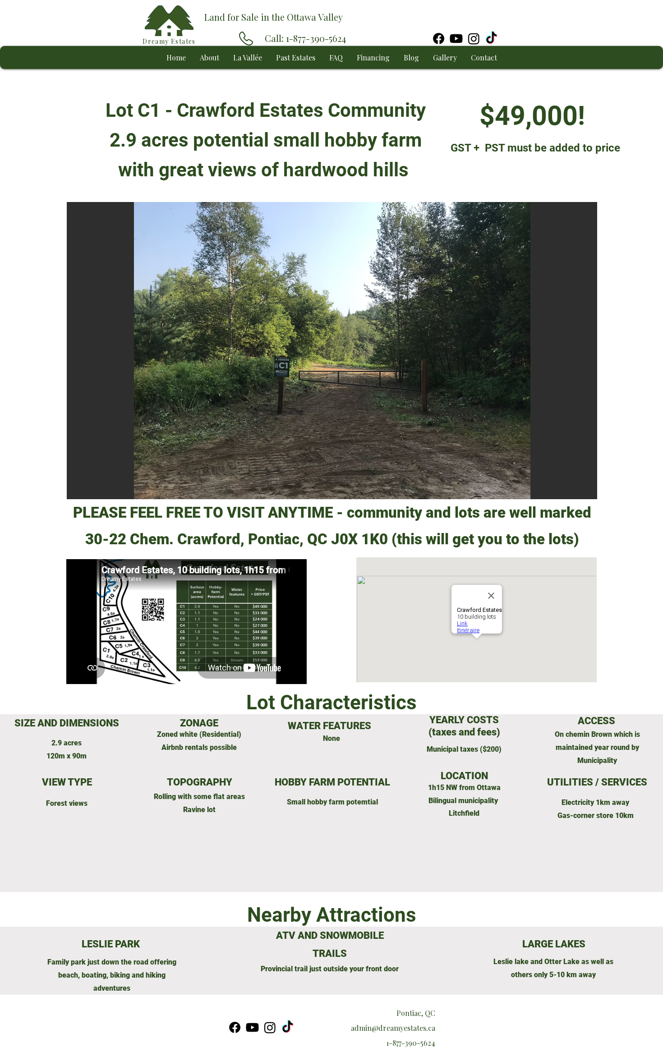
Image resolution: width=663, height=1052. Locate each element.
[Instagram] (473, 38)
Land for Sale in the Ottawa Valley (273, 17)
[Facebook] (438, 38)
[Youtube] (456, 38)
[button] (332, 350)
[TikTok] (491, 38)
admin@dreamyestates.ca (393, 1028)
